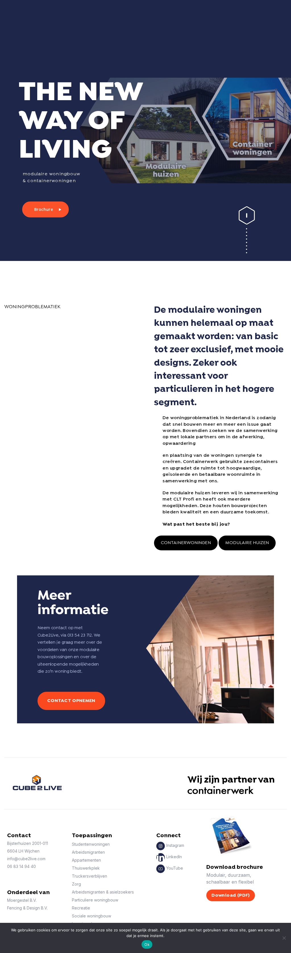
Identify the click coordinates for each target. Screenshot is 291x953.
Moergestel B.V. (22, 900)
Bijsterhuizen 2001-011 (27, 843)
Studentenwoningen (91, 844)
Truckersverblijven (89, 876)
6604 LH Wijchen (23, 851)
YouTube (174, 868)
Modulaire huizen (247, 543)
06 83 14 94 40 (21, 866)
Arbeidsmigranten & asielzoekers (103, 892)
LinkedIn (174, 856)
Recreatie (81, 907)
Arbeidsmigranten (88, 852)
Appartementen (86, 860)
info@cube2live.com (26, 858)
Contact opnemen (71, 701)
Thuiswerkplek (86, 868)
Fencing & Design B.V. (27, 907)
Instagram (175, 845)
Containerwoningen (186, 543)
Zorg (76, 884)
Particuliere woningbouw (95, 900)
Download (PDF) (230, 895)
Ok (146, 944)
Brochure (43, 209)
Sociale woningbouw (91, 915)
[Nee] (284, 938)
